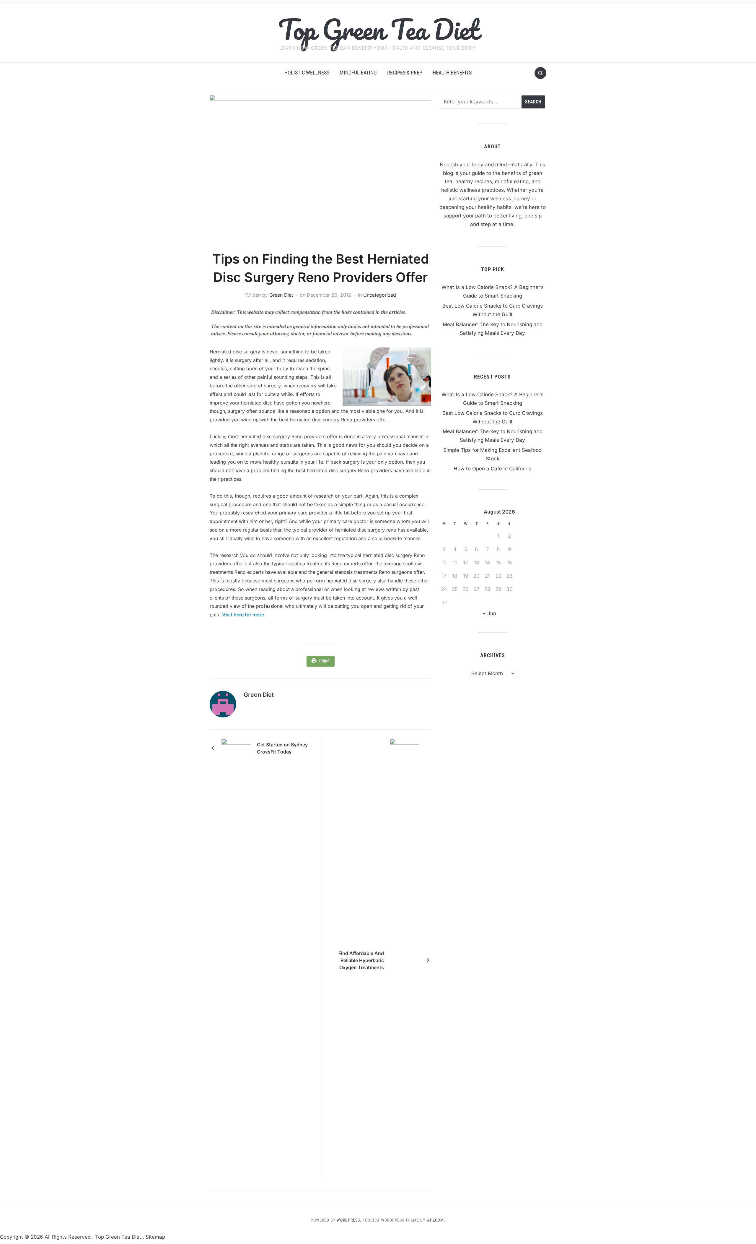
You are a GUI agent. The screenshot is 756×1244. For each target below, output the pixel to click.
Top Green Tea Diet (378, 29)
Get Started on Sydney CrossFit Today (282, 748)
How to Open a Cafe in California (493, 469)
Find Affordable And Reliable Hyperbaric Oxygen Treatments (361, 960)
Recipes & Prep (404, 72)
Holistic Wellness (306, 72)
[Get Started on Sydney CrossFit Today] (236, 748)
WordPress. (349, 1220)
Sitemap (155, 1237)
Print (324, 661)
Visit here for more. (243, 615)
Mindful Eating (358, 72)
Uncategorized (379, 295)
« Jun (489, 613)
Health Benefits (452, 72)
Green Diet (281, 295)
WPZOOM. (435, 1220)
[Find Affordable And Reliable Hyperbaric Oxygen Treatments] (404, 960)
